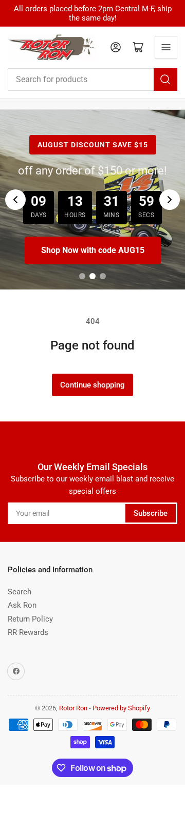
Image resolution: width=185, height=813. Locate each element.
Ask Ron (22, 605)
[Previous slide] (15, 199)
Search (19, 591)
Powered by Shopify (121, 708)
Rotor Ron (73, 708)
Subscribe (151, 513)
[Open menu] (166, 47)
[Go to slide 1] (82, 276)
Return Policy (30, 619)
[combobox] (92, 79)
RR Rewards (28, 632)
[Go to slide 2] (92, 276)
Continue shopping (92, 385)
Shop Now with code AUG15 (92, 250)
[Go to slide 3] (103, 276)
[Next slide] (169, 199)
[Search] (165, 79)
